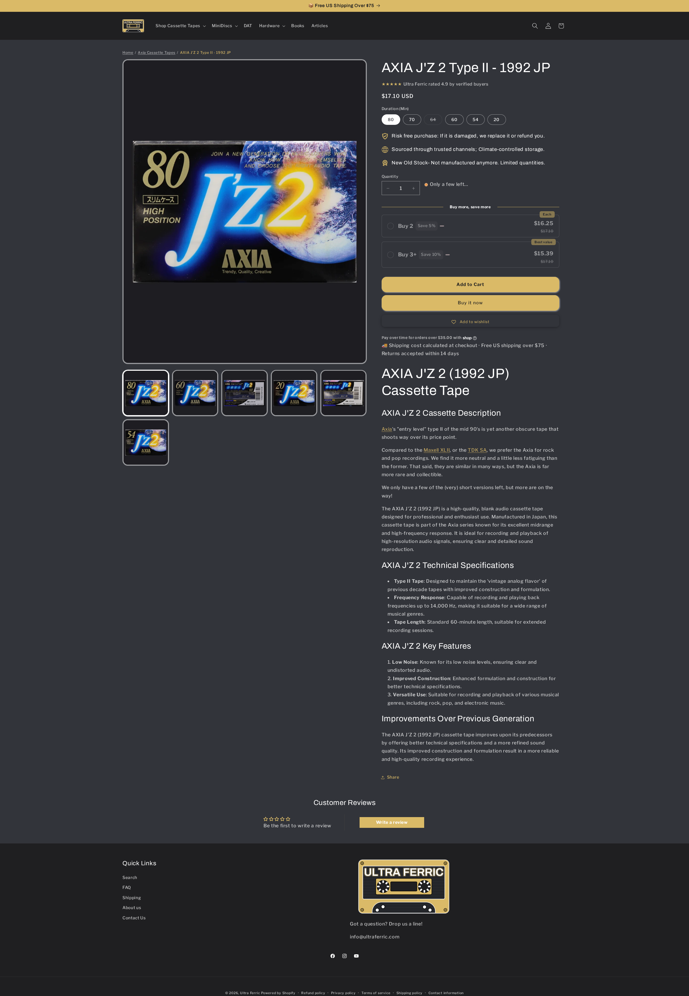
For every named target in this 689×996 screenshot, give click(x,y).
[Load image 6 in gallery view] (145, 442)
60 (454, 119)
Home (127, 52)
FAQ (126, 887)
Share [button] (393, 777)
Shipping (131, 897)
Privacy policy (343, 993)
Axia (387, 429)
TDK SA (477, 450)
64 (436, 121)
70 (412, 119)
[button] (180, 26)
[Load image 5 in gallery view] (343, 393)
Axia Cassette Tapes (156, 52)
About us (131, 907)
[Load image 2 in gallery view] (195, 393)
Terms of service (376, 993)
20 (497, 119)
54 (476, 119)
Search (129, 877)
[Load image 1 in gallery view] (145, 393)
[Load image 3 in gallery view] (244, 393)
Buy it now (470, 303)
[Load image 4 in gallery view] (294, 393)
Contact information (446, 993)
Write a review (392, 822)
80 (391, 119)
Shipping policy (409, 993)
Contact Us (134, 917)
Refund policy (313, 993)
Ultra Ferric (250, 993)
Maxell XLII (437, 450)
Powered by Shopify (278, 993)
